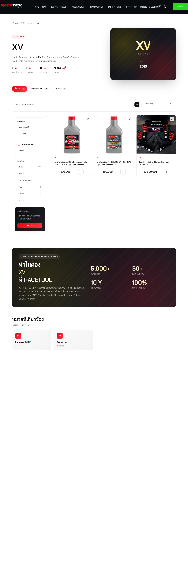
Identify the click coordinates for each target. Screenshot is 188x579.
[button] (165, 7)
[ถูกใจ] (87, 119)
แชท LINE (29, 225)
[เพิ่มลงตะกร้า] (81, 171)
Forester (60, 88)
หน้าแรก (15, 23)
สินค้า (23, 23)
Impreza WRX (39, 88)
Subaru (31, 23)
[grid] (136, 104)
